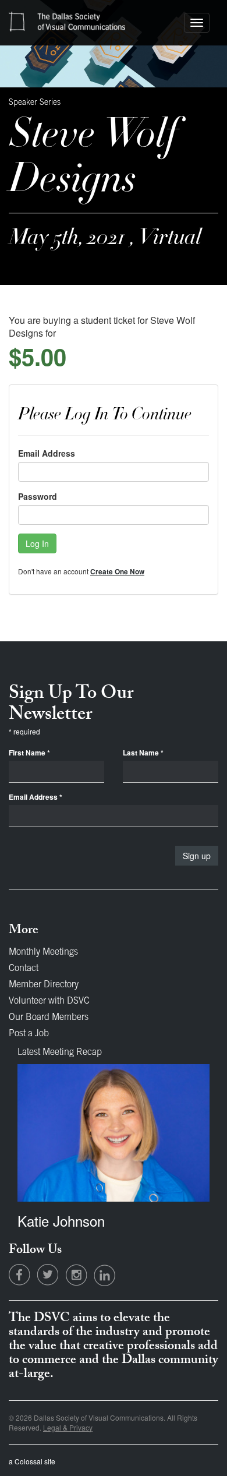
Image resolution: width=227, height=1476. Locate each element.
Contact (23, 968)
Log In (37, 543)
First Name (29, 753)
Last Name (143, 753)
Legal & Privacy (68, 1427)
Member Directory (44, 985)
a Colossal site (32, 1461)
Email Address (46, 453)
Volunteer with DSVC (49, 1001)
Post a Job (29, 1034)
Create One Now (117, 572)
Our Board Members (48, 1017)
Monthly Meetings (43, 952)
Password (37, 496)
